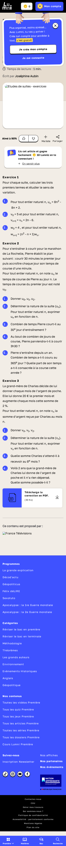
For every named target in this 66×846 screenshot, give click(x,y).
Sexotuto (9, 598)
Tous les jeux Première (18, 716)
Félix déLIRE (11, 591)
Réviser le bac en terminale (22, 636)
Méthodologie (12, 643)
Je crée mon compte (33, 49)
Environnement (13, 664)
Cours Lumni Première (18, 744)
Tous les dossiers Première (21, 737)
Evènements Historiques (20, 671)
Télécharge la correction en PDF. (37, 494)
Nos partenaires (51, 761)
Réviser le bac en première (21, 629)
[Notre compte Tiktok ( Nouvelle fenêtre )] (5, 774)
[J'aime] (24, 138)
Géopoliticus (11, 584)
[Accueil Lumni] (7, 6)
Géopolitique (12, 685)
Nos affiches (49, 755)
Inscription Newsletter (18, 761)
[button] (8, 841)
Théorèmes (10, 650)
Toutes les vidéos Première (21, 702)
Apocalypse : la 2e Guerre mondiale (27, 612)
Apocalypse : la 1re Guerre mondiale (28, 605)
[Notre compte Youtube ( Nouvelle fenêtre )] (20, 774)
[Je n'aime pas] (33, 138)
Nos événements (51, 767)
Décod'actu (10, 577)
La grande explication (18, 570)
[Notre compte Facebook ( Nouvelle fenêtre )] (27, 774)
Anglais (8, 678)
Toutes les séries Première (21, 730)
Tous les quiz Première (18, 709)
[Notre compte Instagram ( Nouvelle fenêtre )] (12, 774)
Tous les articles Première (21, 723)
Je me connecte (33, 58)
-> (29, 163)
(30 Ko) (29, 499)
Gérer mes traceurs (33, 807)
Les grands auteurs (16, 657)
